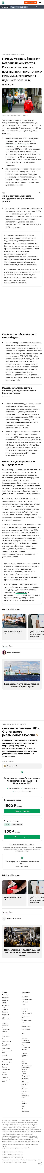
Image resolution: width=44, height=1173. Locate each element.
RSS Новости (26, 1029)
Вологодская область (6, 1044)
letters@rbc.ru (30, 1139)
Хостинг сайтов (24, 1072)
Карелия (4, 1074)
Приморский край (6, 1080)
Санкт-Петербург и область (6, 1029)
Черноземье (6, 1069)
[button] (14, 627)
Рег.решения (25, 1076)
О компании (25, 1037)
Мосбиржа (20, 1144)
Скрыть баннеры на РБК (27, 1012)
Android (24, 1109)
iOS (23, 1106)
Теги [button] (10, 646)
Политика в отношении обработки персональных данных (21, 1160)
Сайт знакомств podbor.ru (25, 1082)
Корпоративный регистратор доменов (25, 1067)
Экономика (6, 54)
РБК (3, 193)
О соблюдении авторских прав (12, 1154)
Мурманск (5, 1077)
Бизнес (4, 1002)
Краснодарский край (7, 1051)
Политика (5, 995)
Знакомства (25, 1078)
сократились (17, 503)
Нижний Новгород (5, 1056)
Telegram (25, 1002)
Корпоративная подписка (26, 1021)
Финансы (5, 1009)
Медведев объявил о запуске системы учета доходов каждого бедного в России (19, 390)
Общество (5, 1000)
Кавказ (4, 1072)
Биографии (5, 1012)
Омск (3, 1039)
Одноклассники (27, 999)
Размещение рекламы (25, 1048)
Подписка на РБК (26, 1016)
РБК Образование (6, 1018)
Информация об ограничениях (12, 1152)
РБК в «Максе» (11, 609)
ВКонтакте (25, 996)
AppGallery (25, 1111)
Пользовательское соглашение (12, 1157)
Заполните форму (22, 866)
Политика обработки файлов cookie (14, 1162)
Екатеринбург (6, 1034)
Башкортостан (6, 1041)
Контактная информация (25, 1041)
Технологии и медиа (6, 1006)
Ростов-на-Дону (7, 1062)
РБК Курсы (25, 1091)
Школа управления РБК (25, 1095)
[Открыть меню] (40, 2)
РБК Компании (25, 1088)
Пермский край (7, 1059)
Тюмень (4, 1067)
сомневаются (21, 592)
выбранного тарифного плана (13, 849)
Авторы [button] (4, 646)
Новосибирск (6, 1036)
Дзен (23, 1004)
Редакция (25, 1045)
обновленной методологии (17, 143)
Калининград (6, 1048)
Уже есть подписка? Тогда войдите (22, 844)
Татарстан (5, 1064)
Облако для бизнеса (24, 1061)
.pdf (10, 589)
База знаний (5, 1014)
